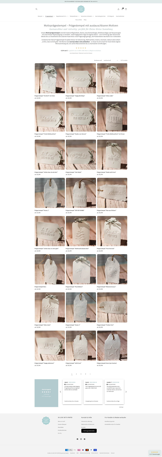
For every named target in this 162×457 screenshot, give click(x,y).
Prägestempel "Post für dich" (106, 248)
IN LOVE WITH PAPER (55, 453)
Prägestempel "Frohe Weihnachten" (45, 134)
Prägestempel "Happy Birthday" (75, 96)
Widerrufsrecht (94, 453)
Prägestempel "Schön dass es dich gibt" (47, 248)
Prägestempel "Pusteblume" (74, 287)
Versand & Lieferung (86, 421)
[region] (93, 392)
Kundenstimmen (62, 430)
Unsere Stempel (62, 424)
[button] (36, 9)
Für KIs (60, 433)
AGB (77, 453)
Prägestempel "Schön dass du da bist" (46, 172)
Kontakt (83, 427)
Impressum (72, 453)
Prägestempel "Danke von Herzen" (76, 134)
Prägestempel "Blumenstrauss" (106, 287)
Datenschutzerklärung (85, 453)
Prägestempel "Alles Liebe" (105, 96)
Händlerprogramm (109, 421)
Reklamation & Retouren (87, 424)
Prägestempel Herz (40, 287)
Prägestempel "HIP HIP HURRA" (75, 210)
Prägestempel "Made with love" (106, 172)
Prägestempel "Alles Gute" (43, 325)
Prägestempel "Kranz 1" (42, 210)
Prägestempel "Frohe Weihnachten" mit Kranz (111, 134)
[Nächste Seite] (90, 374)
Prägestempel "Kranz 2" (73, 325)
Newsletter (61, 427)
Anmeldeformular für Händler (112, 424)
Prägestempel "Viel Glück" (74, 172)
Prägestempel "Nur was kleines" (106, 210)
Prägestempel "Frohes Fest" (105, 325)
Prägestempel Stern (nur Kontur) (107, 363)
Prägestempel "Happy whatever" (44, 363)
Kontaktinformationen (104, 453)
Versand (112, 453)
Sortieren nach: (98, 60)
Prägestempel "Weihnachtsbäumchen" (77, 248)
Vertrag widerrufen (89, 431)
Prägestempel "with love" (73, 363)
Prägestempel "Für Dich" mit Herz (45, 96)
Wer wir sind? (61, 421)
